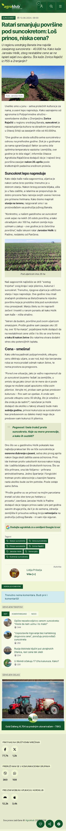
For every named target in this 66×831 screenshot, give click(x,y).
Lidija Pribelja (34, 569)
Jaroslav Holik (15, 551)
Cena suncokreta (39, 541)
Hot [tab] (5, 614)
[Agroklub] (12, 6)
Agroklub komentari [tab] (12, 586)
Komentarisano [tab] (19, 614)
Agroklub (29, 820)
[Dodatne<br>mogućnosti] (59, 824)
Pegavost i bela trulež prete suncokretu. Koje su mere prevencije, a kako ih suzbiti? (35, 432)
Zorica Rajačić (38, 546)
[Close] (51, 6)
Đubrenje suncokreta (18, 557)
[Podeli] (50, 824)
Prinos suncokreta (17, 546)
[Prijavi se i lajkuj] (41, 824)
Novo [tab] (33, 614)
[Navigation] (60, 6)
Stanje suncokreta (17, 541)
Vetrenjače (33, 551)
